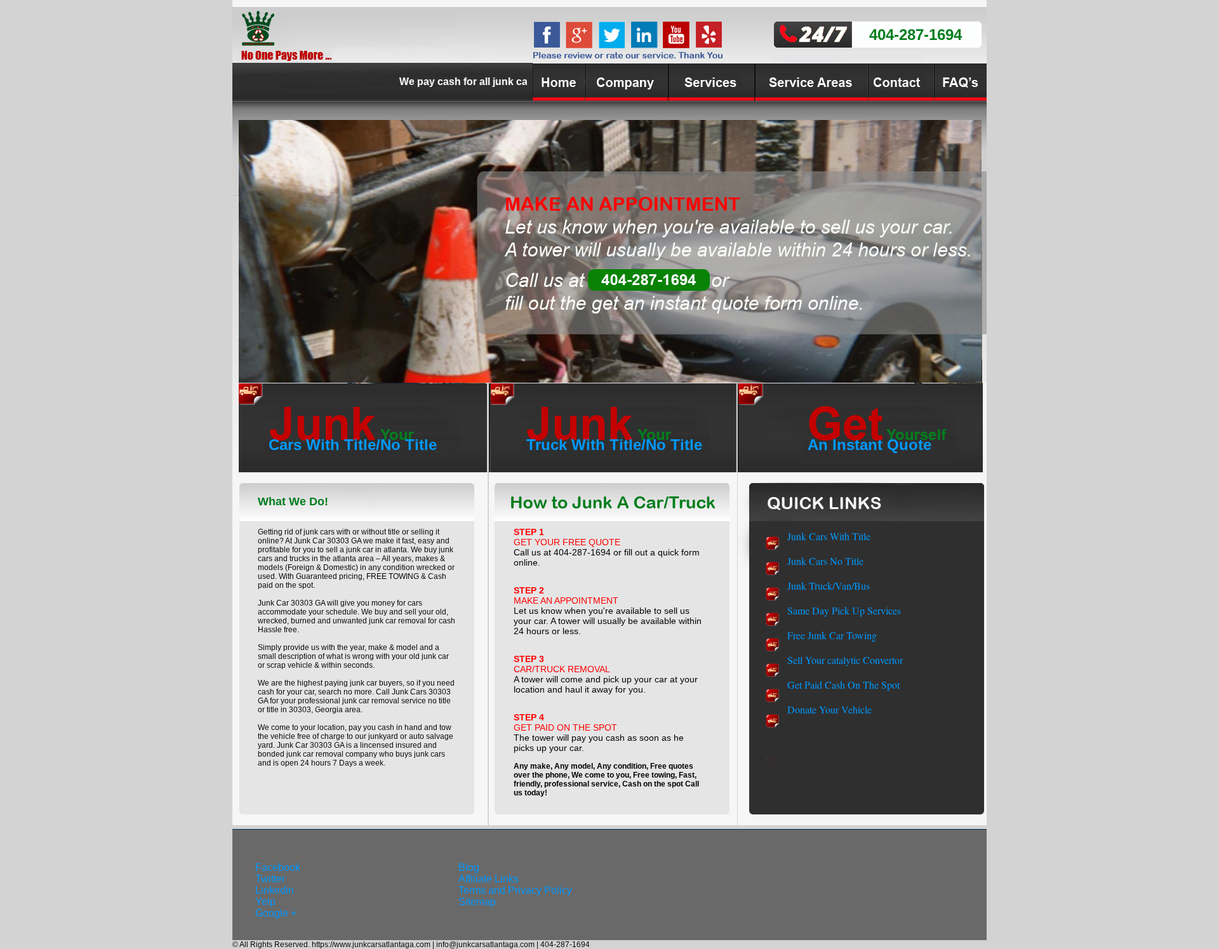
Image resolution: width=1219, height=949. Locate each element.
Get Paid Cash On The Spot (843, 684)
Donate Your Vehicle (829, 709)
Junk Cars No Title (825, 560)
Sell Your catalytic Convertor (845, 660)
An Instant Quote (869, 444)
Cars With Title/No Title (353, 444)
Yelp (265, 901)
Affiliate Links (488, 878)
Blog (468, 867)
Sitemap (477, 901)
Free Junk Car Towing (832, 635)
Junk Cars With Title (828, 536)
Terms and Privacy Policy (515, 890)
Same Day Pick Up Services (844, 610)
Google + (275, 913)
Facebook (277, 867)
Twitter (270, 878)
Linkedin (274, 890)
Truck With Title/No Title (614, 444)
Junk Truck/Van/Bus (828, 585)
